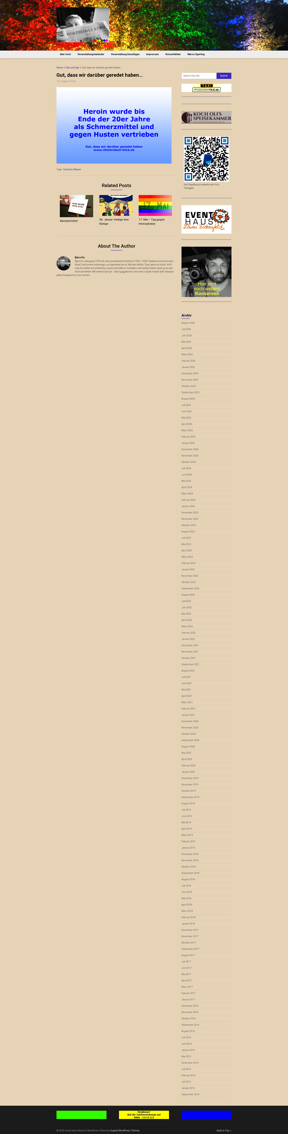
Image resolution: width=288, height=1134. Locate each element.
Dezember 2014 (190, 1062)
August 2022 (188, 594)
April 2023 (187, 550)
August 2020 (188, 746)
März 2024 (187, 493)
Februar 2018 (189, 917)
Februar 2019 (189, 841)
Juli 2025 (186, 405)
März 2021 (187, 702)
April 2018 (187, 904)
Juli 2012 (186, 1081)
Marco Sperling (196, 54)
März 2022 (187, 626)
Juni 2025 (187, 411)
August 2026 (188, 323)
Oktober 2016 (189, 1018)
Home (59, 67)
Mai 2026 (186, 341)
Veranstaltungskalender (91, 54)
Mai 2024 (186, 481)
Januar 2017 (188, 999)
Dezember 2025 (190, 373)
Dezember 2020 (190, 721)
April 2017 (187, 980)
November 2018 (190, 860)
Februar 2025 (189, 436)
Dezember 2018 (190, 854)
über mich (65, 54)
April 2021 (187, 696)
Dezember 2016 (190, 1006)
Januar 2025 (188, 443)
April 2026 (187, 348)
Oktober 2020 (189, 734)
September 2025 (190, 392)
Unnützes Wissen (72, 169)
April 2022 (187, 620)
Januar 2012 (188, 1088)
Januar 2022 (188, 639)
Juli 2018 (186, 885)
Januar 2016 (188, 1050)
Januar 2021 (188, 715)
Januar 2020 (188, 772)
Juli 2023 (186, 538)
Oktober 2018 (189, 866)
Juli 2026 (186, 329)
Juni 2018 (187, 892)
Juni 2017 (187, 968)
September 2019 (190, 797)
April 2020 (187, 759)
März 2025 (187, 430)
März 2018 (187, 911)
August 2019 (188, 803)
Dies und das (72, 67)
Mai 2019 (186, 822)
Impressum (152, 54)
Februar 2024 (189, 500)
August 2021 (188, 670)
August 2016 (188, 1031)
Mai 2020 (186, 753)
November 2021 (190, 651)
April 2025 (187, 424)
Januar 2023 (188, 569)
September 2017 (190, 949)
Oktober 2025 (189, 386)
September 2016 (190, 1024)
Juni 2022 (187, 607)
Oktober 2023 (189, 525)
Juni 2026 (187, 335)
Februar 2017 (189, 993)
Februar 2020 (189, 765)
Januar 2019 (188, 847)
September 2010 (190, 1094)
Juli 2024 (186, 468)
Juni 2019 (187, 816)
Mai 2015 (186, 1056)
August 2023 (188, 531)
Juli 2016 (186, 1037)
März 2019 (187, 835)
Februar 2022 (189, 632)
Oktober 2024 (189, 462)
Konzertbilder (173, 54)
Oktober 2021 (189, 658)
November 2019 (190, 784)
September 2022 (190, 588)
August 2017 (188, 955)
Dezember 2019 (190, 778)
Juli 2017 (186, 961)
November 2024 (190, 455)
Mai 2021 (186, 689)
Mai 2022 (186, 613)
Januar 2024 (188, 506)
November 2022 (190, 575)
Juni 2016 (187, 1043)
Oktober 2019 (189, 791)
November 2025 (190, 379)
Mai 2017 (186, 974)
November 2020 (190, 727)
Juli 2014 (186, 1069)
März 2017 (187, 987)
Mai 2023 (186, 544)
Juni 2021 (187, 683)
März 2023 (187, 557)
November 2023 (190, 519)
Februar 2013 (189, 1075)
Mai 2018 (186, 898)
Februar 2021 (189, 708)
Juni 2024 (187, 474)
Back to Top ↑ (224, 1130)
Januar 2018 (188, 923)
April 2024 (187, 487)
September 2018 (190, 873)
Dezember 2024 (190, 449)
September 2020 (190, 740)
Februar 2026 (189, 360)
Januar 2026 (188, 367)
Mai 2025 (186, 417)
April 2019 (187, 828)
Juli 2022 (186, 601)
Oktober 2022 (189, 582)
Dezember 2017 (190, 930)
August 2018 (188, 879)
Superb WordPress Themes (125, 1130)
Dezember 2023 (190, 512)
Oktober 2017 (189, 942)
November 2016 (190, 1012)
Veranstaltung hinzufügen (125, 54)
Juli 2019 (186, 809)
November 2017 (190, 936)
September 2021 (190, 664)
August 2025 (188, 398)
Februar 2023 (189, 563)
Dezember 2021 (190, 645)
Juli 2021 (186, 677)
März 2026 (187, 354)
